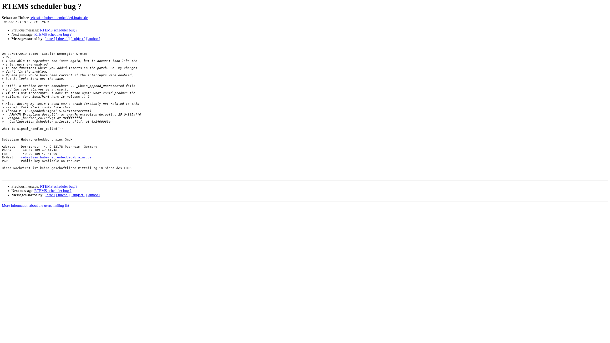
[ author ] (93, 39)
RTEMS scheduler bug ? (58, 30)
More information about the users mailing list (35, 205)
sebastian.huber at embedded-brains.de (59, 18)
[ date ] (50, 39)
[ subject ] (78, 39)
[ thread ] (63, 39)
